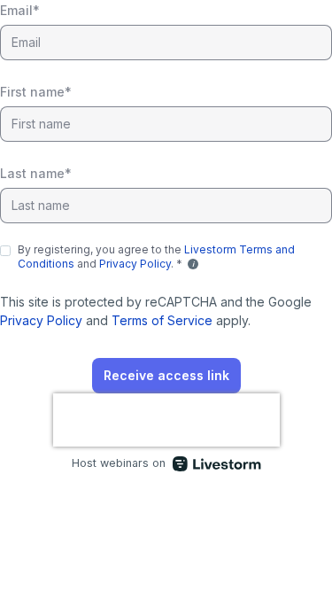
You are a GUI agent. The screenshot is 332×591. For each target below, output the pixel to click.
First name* (36, 91)
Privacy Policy (135, 263)
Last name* (36, 173)
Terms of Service (162, 320)
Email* (20, 10)
